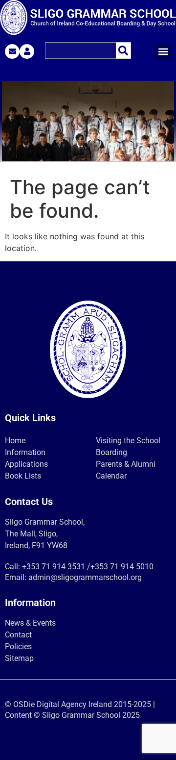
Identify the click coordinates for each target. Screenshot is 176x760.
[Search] (123, 50)
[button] (163, 52)
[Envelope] (12, 51)
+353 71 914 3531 (53, 566)
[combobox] (80, 50)
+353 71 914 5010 (122, 566)
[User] (27, 51)
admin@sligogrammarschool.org (85, 577)
